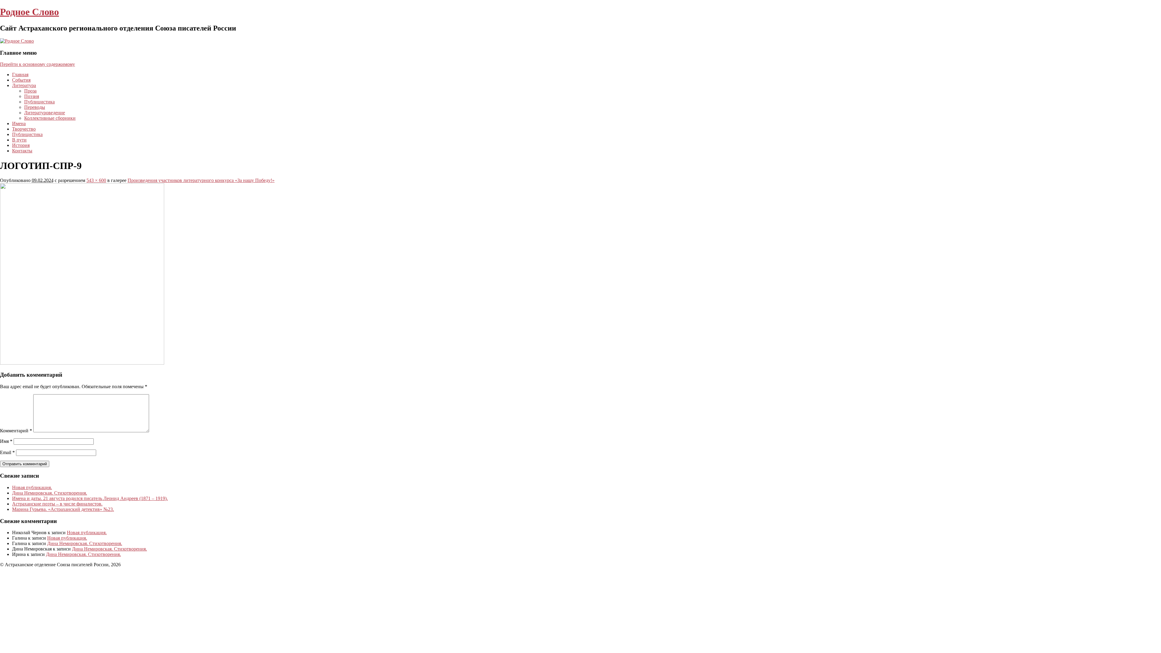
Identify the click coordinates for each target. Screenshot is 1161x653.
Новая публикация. (32, 487)
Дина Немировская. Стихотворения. (49, 492)
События (21, 80)
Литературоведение (44, 112)
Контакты (22, 150)
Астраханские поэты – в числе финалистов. (57, 503)
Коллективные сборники (50, 118)
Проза (30, 90)
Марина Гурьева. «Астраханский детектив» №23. (63, 509)
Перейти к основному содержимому (37, 64)
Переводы (34, 107)
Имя (6, 441)
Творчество (24, 129)
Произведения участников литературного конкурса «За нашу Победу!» (201, 180)
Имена (19, 123)
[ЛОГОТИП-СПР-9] (82, 362)
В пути (19, 139)
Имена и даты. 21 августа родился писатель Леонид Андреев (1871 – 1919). (90, 498)
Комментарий (16, 430)
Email (7, 452)
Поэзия (31, 96)
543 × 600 (96, 180)
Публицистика (39, 101)
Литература (24, 85)
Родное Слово (29, 11)
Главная (20, 74)
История (21, 145)
